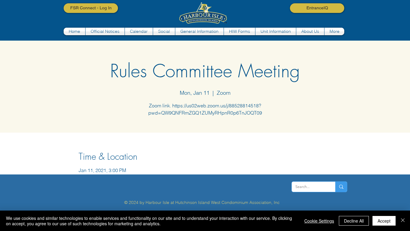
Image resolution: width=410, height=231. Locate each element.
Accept (384, 221)
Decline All (354, 221)
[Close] (402, 220)
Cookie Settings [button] (319, 221)
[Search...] (341, 187)
